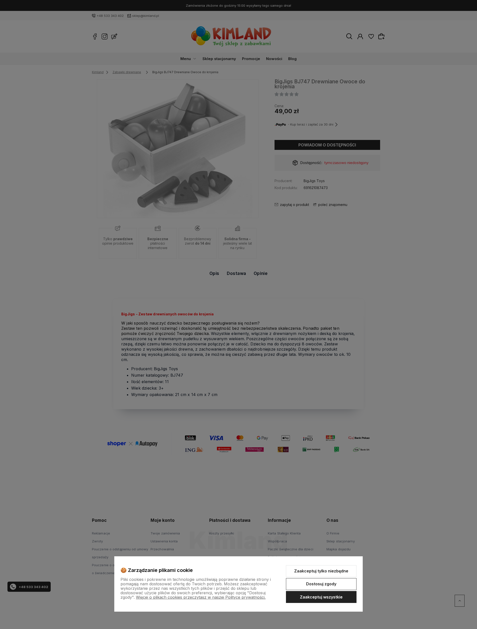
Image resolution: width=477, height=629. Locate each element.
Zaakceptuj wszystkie (321, 597)
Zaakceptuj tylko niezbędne (321, 570)
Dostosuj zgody (321, 583)
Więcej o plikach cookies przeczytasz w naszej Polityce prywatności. (201, 597)
